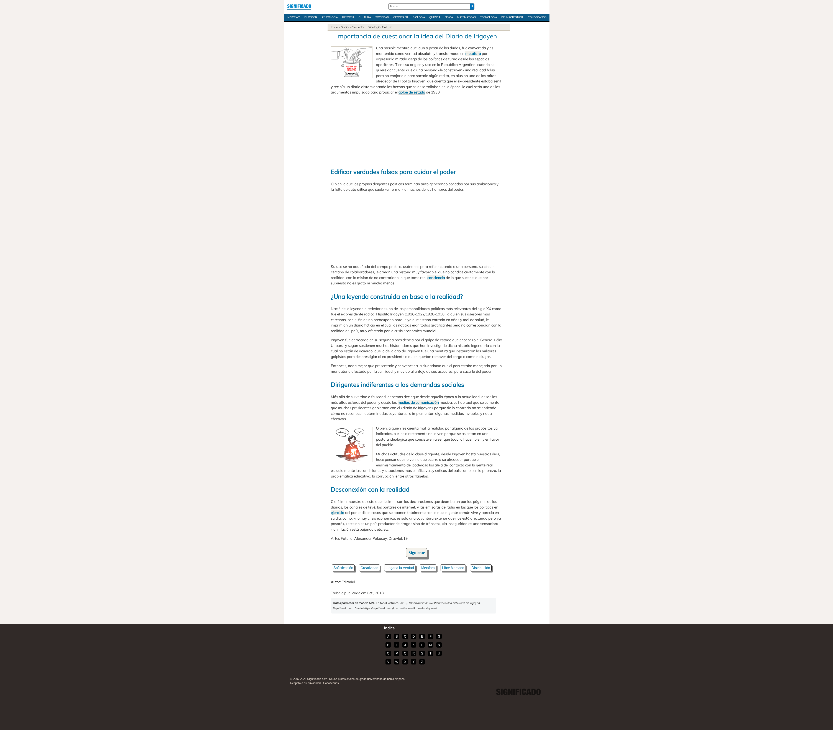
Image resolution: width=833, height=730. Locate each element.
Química (434, 17)
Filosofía (311, 17)
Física (449, 17)
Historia (348, 17)
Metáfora (428, 568)
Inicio (334, 27)
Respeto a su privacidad (305, 683)
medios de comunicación (418, 402)
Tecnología (488, 17)
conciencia (436, 277)
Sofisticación (343, 568)
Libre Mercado (453, 568)
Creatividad (369, 568)
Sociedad (382, 17)
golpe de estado (411, 92)
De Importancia (512, 17)
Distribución (481, 568)
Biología (419, 17)
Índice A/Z (293, 17)
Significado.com (299, 6)
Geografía (400, 17)
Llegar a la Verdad (400, 568)
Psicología (330, 17)
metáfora (473, 53)
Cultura (365, 17)
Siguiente (416, 552)
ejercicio (337, 512)
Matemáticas (466, 17)
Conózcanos (537, 17)
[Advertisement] (416, 130)
